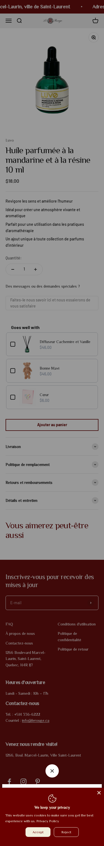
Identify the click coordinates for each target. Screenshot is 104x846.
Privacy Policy (47, 821)
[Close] (99, 792)
